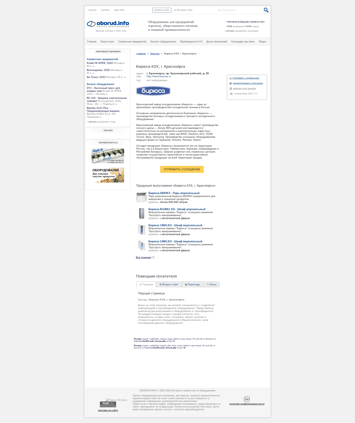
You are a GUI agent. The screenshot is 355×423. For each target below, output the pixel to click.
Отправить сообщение (182, 169)
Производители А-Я (191, 41)
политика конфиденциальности (246, 403)
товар (113, 122)
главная (141, 53)
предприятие (241, 31)
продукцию (253, 31)
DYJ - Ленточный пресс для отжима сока (104, 90)
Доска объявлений (216, 41)
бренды (155, 53)
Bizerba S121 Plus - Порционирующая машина (103, 112)
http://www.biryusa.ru (159, 76)
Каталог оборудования (163, 41)
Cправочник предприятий (132, 41)
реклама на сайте (161, 10)
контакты (105, 10)
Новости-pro (107, 41)
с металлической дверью (175, 218)
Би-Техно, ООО (106, 77)
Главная (91, 41)
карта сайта (119, 10)
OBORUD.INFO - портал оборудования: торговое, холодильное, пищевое (109, 24)
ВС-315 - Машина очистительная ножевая (107, 100)
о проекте (92, 10)
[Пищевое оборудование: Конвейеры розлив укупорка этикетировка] (108, 162)
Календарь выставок (243, 41)
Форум (262, 41)
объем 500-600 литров (173, 201)
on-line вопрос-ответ (183, 10)
